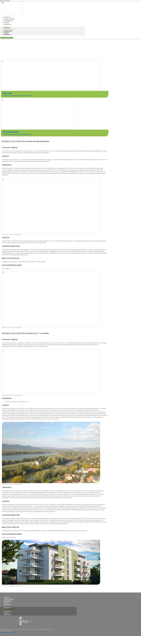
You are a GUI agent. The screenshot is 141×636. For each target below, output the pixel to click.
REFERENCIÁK (8, 31)
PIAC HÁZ (7, 93)
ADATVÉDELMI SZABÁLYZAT (7, 632)
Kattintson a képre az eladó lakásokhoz (17, 96)
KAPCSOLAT (8, 24)
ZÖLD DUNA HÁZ (11, 132)
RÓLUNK (6, 33)
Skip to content (5, 1)
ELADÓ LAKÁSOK (9, 29)
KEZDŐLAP (7, 28)
